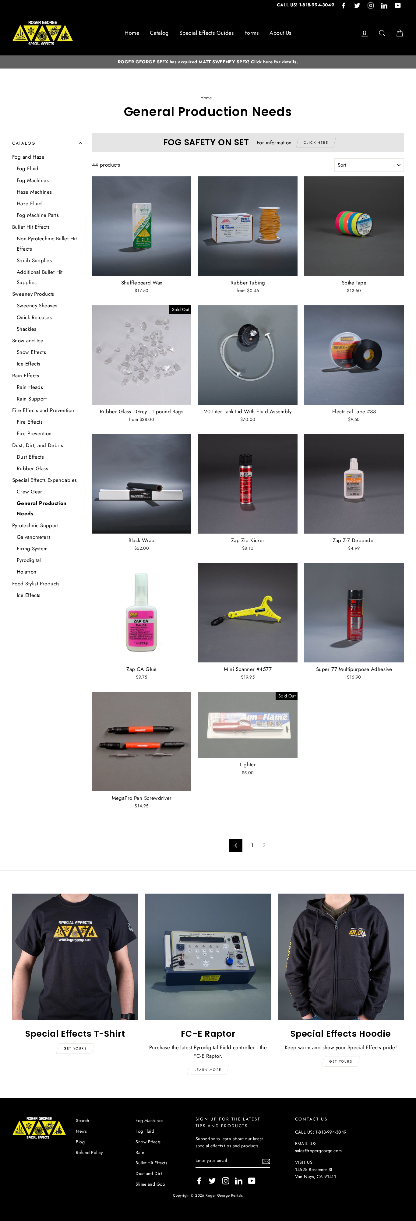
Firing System (32, 548)
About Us (280, 33)
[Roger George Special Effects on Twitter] (212, 1180)
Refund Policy (89, 1152)
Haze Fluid (29, 203)
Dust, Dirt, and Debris (37, 445)
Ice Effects (29, 363)
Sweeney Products (33, 294)
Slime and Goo (150, 1184)
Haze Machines (34, 192)
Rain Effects (25, 375)
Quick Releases (34, 317)
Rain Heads (30, 387)
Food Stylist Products (36, 583)
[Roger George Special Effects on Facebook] (199, 1180)
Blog (80, 1142)
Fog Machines (33, 180)
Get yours (75, 1048)
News (81, 1131)
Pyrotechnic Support (35, 525)
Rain (140, 1152)
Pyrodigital (29, 560)
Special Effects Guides (206, 33)
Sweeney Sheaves (37, 305)
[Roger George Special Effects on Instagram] (225, 1180)
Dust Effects (30, 457)
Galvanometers (34, 537)
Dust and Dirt (149, 1173)
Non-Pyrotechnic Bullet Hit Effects (47, 243)
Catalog (159, 33)
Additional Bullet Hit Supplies (40, 277)
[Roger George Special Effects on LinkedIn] (238, 1180)
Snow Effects (31, 352)
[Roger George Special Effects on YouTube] (252, 1180)
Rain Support (32, 398)
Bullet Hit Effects (31, 227)
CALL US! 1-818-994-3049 (305, 5)
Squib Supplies (34, 260)
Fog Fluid (28, 168)
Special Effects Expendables (44, 480)
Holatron (26, 571)
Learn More (208, 1069)
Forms (252, 33)
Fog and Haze (28, 157)
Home (132, 33)
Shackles (26, 329)
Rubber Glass (32, 468)
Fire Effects (30, 421)
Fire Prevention (34, 433)
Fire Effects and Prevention (43, 410)
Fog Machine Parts (38, 215)
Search (83, 1120)
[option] (208, 61)
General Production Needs (42, 508)
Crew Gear (29, 491)
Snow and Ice (27, 340)
